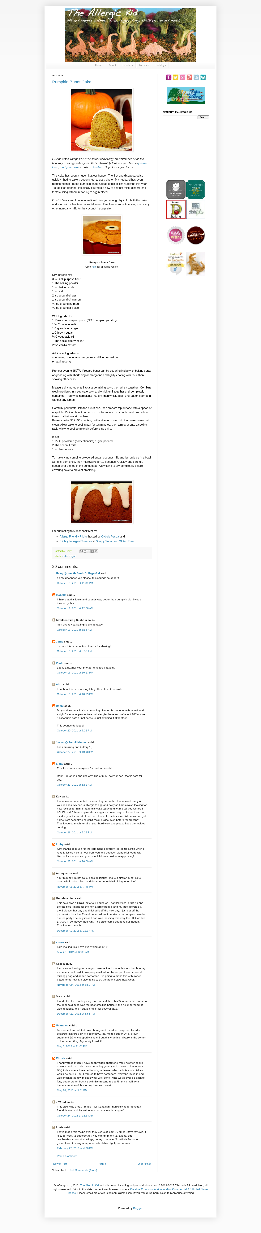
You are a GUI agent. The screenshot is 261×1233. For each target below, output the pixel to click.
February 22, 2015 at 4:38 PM (75, 1148)
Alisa (59, 684)
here (94, 266)
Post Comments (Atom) (83, 1170)
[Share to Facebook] (92, 551)
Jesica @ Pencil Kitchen (72, 742)
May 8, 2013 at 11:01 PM (72, 1046)
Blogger (137, 1208)
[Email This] (81, 551)
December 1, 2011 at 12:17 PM (76, 930)
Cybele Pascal (110, 536)
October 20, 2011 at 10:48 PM (75, 751)
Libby (59, 763)
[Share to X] (89, 551)
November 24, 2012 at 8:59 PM (76, 984)
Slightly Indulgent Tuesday (76, 541)
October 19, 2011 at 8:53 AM (74, 629)
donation (97, 167)
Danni (60, 705)
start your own (69, 167)
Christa (60, 1058)
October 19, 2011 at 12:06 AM (75, 608)
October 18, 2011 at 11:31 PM (75, 583)
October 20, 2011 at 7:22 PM (74, 730)
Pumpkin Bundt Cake (71, 82)
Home (98, 65)
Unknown (62, 1025)
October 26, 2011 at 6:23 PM (74, 832)
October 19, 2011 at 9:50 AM (74, 651)
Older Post (144, 1163)
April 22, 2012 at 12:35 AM (73, 952)
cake (65, 556)
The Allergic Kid (89, 1185)
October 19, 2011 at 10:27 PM (75, 672)
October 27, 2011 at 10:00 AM (75, 861)
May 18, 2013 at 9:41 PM (72, 1090)
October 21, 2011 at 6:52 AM (74, 784)
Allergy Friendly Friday (74, 536)
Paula (59, 663)
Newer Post (60, 1163)
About (112, 65)
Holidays (161, 65)
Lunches (127, 65)
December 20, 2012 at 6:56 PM (76, 1013)
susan (60, 942)
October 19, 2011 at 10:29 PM (75, 694)
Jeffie (59, 641)
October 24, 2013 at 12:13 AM (75, 1115)
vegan (72, 556)
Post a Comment (67, 1155)
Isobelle (61, 594)
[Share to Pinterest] (96, 551)
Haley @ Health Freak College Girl (78, 573)
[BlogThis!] (85, 551)
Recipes (144, 65)
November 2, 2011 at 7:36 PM (75, 886)
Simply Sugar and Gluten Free (115, 541)
